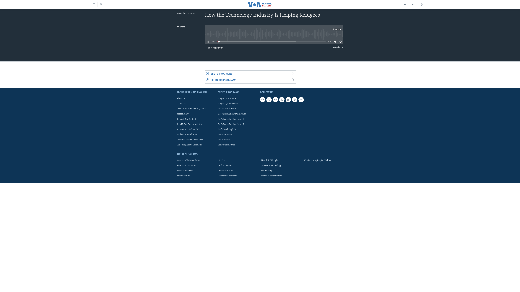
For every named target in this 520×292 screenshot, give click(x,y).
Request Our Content (186, 119)
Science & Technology (271, 166)
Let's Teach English (227, 129)
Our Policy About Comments (189, 145)
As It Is (222, 160)
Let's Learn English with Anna (232, 114)
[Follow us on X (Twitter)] (269, 99)
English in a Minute (227, 99)
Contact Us (181, 104)
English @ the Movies (228, 104)
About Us (181, 99)
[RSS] (288, 99)
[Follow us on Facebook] (262, 99)
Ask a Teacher (225, 166)
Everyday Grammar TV (228, 109)
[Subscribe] (301, 99)
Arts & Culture (183, 176)
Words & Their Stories (271, 176)
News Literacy (225, 135)
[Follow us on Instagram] (281, 99)
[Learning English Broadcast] (405, 5)
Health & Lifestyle (269, 160)
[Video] (413, 5)
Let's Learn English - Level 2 (231, 124)
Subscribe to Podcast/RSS (188, 129)
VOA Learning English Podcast (318, 160)
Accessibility (182, 114)
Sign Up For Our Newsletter (189, 124)
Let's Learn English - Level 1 (231, 119)
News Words (224, 140)
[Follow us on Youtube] (275, 99)
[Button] (181, 27)
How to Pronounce (226, 145)
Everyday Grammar (228, 176)
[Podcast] (294, 99)
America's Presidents (186, 166)
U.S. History (266, 171)
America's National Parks (188, 160)
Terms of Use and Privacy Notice (192, 109)
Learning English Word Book (190, 140)
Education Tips (226, 171)
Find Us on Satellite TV (187, 135)
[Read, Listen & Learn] (421, 5)
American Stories (185, 171)
